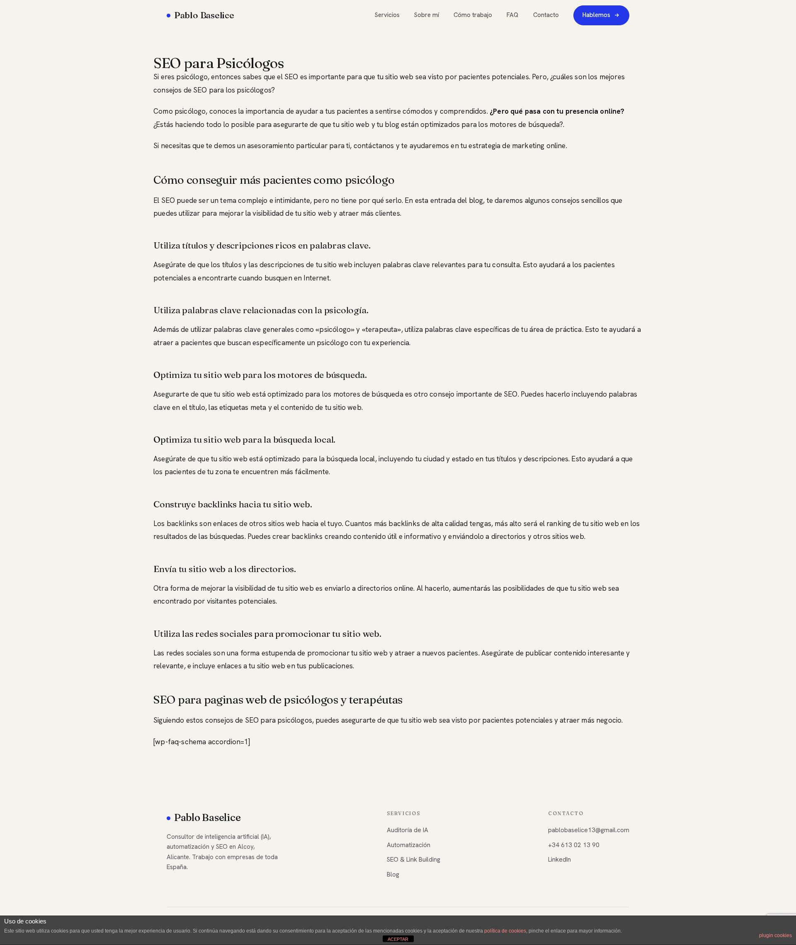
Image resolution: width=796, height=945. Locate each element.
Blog (393, 874)
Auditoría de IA (407, 830)
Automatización (408, 845)
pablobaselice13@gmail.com (588, 830)
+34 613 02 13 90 (573, 845)
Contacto (546, 15)
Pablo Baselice (204, 15)
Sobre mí (426, 15)
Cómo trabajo (473, 15)
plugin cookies (775, 935)
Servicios (387, 15)
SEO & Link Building (413, 859)
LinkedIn (559, 859)
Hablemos (596, 15)
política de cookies (505, 931)
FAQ (512, 15)
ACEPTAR (398, 939)
